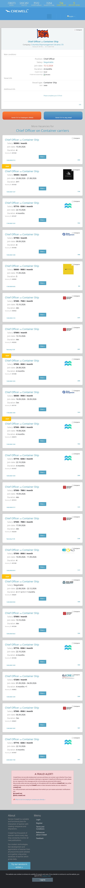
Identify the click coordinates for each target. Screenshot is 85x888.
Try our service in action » (19, 865)
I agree (42, 880)
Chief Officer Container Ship (22, 139)
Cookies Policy (46, 876)
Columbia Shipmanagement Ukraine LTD (47, 44)
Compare (77, 138)
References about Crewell (41, 833)
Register (39, 823)
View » (42, 157)
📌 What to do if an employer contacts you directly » (29, 799)
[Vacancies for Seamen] (49, 16)
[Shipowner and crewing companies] (54, 16)
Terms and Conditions (40, 828)
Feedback (39, 838)
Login (38, 819)
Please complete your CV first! (53, 96)
